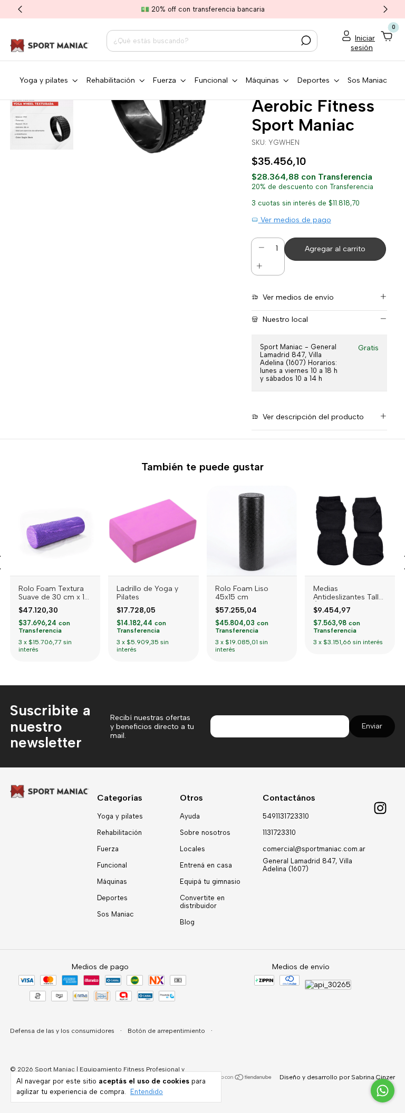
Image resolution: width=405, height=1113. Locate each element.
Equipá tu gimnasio (210, 881)
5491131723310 (286, 816)
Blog (187, 922)
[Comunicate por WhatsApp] (382, 1090)
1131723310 (279, 832)
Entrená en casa (206, 865)
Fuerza (108, 849)
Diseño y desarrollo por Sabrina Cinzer (337, 1077)
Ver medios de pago (294, 219)
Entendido (146, 1092)
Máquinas (112, 881)
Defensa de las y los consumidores (63, 1031)
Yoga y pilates (120, 816)
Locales (192, 849)
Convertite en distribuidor (202, 902)
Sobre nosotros (205, 832)
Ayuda (190, 816)
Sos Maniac (367, 80)
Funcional (112, 865)
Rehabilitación (119, 832)
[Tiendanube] (240, 1078)
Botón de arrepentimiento (167, 1031)
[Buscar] (305, 40)
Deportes (112, 898)
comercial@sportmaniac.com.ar (314, 849)
